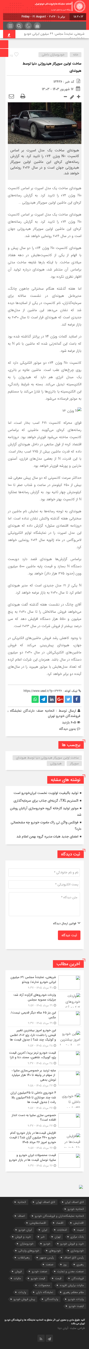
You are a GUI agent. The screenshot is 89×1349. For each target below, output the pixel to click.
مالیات (17, 1278)
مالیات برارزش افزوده (72, 1285)
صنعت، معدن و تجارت (70, 1271)
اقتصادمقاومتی (37, 1223)
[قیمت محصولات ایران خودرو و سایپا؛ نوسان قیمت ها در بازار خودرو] (44, 1160)
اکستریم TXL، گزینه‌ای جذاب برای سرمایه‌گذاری (46, 800)
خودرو (46, 1243)
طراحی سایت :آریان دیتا (71, 1328)
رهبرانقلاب (24, 1257)
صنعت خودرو (39, 1271)
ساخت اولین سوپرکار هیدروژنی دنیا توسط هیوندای (47, 757)
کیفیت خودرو (76, 1306)
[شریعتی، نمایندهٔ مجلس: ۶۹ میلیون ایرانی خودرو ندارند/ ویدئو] (44, 982)
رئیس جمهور (47, 1257)
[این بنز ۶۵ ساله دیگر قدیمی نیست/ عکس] (44, 1018)
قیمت (58, 1278)
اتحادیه (22, 1202)
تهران (58, 1236)
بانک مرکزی (77, 1236)
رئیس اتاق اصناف (74, 1257)
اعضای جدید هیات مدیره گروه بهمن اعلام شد (47, 836)
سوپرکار (74, 763)
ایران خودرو (25, 1230)
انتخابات (62, 1230)
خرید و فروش (23, 1236)
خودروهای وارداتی (28, 1250)
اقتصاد (59, 1223)
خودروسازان (26, 1243)
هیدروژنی (56, 763)
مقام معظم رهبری (73, 1292)
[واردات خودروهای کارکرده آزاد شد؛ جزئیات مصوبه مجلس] (44, 1000)
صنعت (49, 1264)
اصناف (21, 1216)
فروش (18, 1271)
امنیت (80, 1230)
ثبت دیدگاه (69, 935)
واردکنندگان (51, 1299)
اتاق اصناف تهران (45, 1202)
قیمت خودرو (38, 1278)
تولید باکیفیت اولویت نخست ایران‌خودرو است (46, 793)
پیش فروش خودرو (24, 1299)
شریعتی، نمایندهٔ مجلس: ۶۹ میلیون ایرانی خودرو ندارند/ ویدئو (54, 36)
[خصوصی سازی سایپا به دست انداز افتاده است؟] (44, 1120)
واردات (22, 1292)
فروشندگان (77, 1278)
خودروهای (55, 1250)
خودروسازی (77, 1250)
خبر (43, 1236)
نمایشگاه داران (44, 1292)
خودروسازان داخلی (53, 54)
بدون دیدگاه (67, 729)
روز (65, 1264)
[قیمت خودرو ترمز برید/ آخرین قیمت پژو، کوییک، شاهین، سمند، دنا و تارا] (44, 1058)
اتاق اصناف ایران (74, 1202)
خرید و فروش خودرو (72, 1243)
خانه (75, 54)
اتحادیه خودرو (76, 1209)
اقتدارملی (78, 1223)
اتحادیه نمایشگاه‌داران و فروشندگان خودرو (59, 1216)
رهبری (80, 1264)
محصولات (44, 1285)
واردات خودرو (76, 1299)
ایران (44, 1230)
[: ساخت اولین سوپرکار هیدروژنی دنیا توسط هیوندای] (11, 96)
